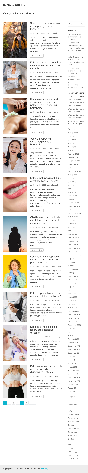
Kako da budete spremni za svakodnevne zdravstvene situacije (45, 65)
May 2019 (71, 360)
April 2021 (72, 304)
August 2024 (73, 217)
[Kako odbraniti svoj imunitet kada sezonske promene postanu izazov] (15, 271)
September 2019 (74, 353)
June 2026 (72, 140)
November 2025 (74, 164)
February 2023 (73, 269)
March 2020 (72, 335)
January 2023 (73, 273)
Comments (74, 455)
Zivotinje (71, 439)
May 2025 (71, 185)
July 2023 (72, 259)
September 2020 (74, 325)
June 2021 (72, 301)
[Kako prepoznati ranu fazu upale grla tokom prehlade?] (15, 307)
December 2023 (74, 245)
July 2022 (71, 287)
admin (32, 33)
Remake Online (14, 4)
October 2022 (73, 280)
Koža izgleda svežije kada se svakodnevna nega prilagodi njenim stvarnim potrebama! (44, 103)
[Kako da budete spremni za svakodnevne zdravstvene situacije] (15, 77)
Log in (70, 448)
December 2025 (74, 161)
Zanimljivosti (73, 432)
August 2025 (73, 175)
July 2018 (71, 391)
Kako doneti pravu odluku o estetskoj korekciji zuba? (45, 179)
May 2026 (71, 143)
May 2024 (72, 227)
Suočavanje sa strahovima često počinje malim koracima (45, 26)
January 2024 (73, 241)
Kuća (70, 411)
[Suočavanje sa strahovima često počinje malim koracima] (15, 40)
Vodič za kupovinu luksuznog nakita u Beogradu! (40, 141)
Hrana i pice (72, 404)
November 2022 (74, 276)
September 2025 (74, 171)
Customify (44, 469)
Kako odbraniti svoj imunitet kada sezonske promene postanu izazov (45, 259)
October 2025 (73, 168)
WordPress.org (73, 459)
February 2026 (73, 154)
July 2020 (71, 328)
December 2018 (74, 377)
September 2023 (74, 255)
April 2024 (72, 231)
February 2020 (73, 339)
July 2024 (72, 220)
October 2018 (73, 384)
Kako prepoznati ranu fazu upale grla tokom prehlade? (45, 294)
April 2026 (72, 147)
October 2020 (73, 322)
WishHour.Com (73, 97)
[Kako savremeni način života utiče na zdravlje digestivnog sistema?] (15, 381)
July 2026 (71, 136)
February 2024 (73, 238)
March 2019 (72, 367)
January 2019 (73, 374)
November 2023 (74, 248)
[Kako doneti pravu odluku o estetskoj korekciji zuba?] (15, 194)
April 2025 (72, 189)
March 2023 (72, 266)
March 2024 (72, 234)
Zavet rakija (72, 435)
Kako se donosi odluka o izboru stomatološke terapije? (44, 329)
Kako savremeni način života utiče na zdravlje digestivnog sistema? (46, 369)
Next (32, 403)
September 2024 (74, 213)
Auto (70, 401)
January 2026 (73, 157)
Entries (72, 452)
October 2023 (73, 252)
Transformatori (73, 422)
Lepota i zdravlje (52, 33)
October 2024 (73, 210)
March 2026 (72, 150)
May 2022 (71, 290)
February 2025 (73, 196)
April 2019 (72, 363)
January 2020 (73, 342)
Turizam (71, 425)
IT (69, 408)
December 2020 (74, 315)
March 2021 (72, 308)
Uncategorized (73, 428)
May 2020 (71, 332)
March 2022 (72, 297)
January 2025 (73, 199)
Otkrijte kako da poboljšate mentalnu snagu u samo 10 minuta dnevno (45, 220)
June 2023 (72, 262)
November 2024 (74, 206)
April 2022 (72, 294)
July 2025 (71, 178)
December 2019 (74, 346)
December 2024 (74, 203)
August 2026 (73, 133)
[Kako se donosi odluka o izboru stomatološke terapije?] (15, 343)
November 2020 (74, 318)
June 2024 (72, 224)
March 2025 (72, 192)
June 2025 (72, 182)
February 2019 (73, 370)
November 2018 (74, 381)
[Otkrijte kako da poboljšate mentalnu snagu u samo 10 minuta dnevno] (15, 234)
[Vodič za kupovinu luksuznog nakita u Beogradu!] (15, 155)
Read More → (37, 56)
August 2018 (72, 388)
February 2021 (73, 311)
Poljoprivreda (73, 418)
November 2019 (74, 349)
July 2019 (71, 356)
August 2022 (73, 283)
